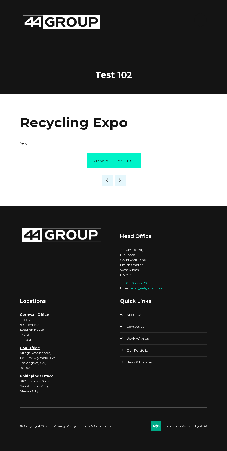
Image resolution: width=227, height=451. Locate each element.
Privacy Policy (64, 426)
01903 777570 (137, 283)
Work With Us (138, 338)
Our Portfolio (137, 350)
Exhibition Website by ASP (186, 426)
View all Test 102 (113, 160)
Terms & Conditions (95, 426)
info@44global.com (147, 288)
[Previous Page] (107, 180)
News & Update (139, 362)
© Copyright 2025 (34, 426)
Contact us (135, 326)
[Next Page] (120, 180)
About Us (134, 314)
